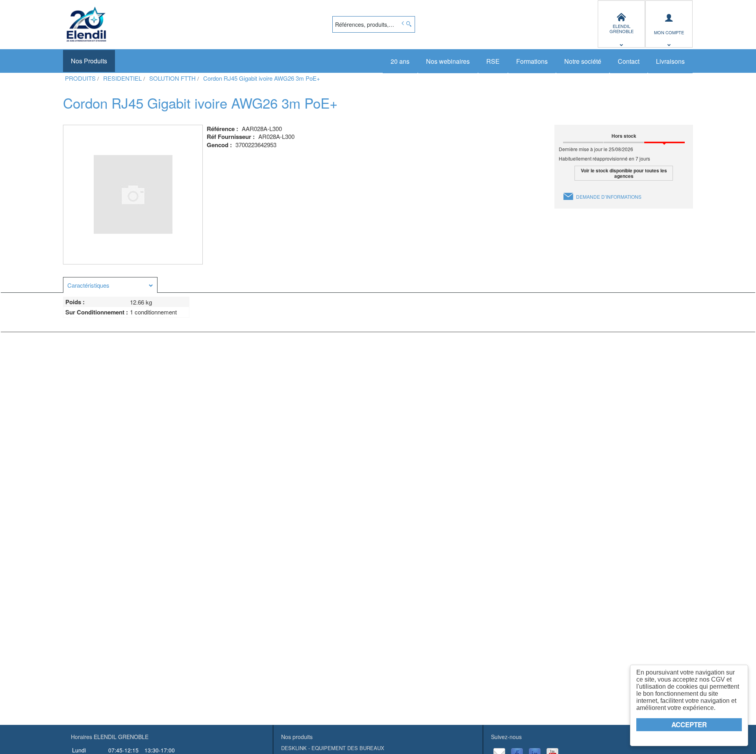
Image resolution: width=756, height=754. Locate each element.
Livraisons (670, 61)
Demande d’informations (608, 196)
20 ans (400, 61)
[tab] (110, 285)
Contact (628, 61)
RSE (493, 61)
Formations (532, 61)
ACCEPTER (689, 724)
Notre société (582, 61)
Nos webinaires (448, 61)
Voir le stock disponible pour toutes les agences (624, 173)
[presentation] (110, 285)
